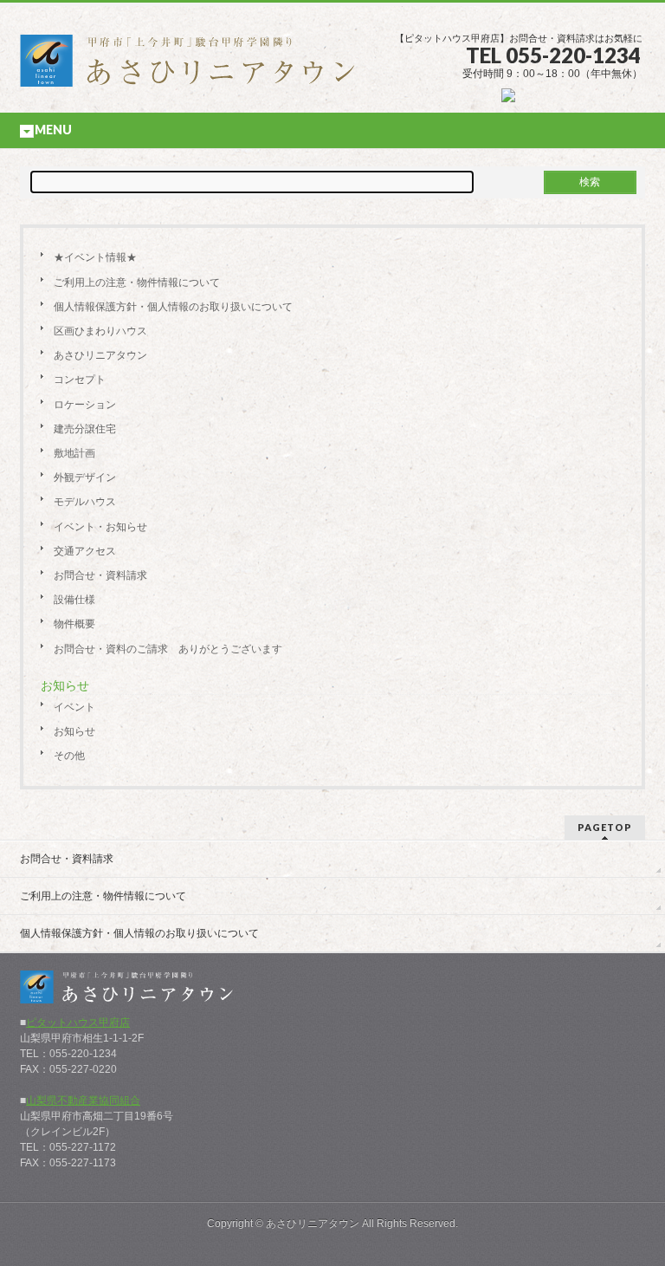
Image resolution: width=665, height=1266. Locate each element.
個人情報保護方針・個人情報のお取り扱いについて (173, 307)
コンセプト (80, 379)
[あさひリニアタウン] (197, 66)
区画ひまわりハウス (100, 331)
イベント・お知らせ (100, 527)
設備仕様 (74, 600)
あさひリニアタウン (100, 355)
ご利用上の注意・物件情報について (137, 282)
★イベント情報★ (95, 257)
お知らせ (74, 731)
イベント (74, 707)
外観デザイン (85, 477)
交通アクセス (85, 551)
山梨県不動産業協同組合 (83, 1100)
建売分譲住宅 (85, 429)
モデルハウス (85, 502)
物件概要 (74, 624)
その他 (69, 756)
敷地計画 (74, 453)
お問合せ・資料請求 (100, 575)
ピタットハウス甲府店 (78, 1022)
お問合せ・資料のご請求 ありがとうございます (168, 649)
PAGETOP (605, 827)
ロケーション (85, 405)
